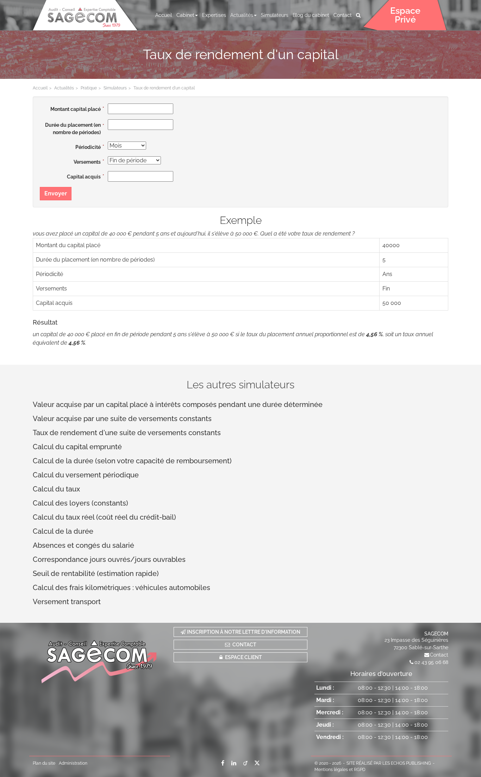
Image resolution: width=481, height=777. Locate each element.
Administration (73, 763)
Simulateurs (274, 15)
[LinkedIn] (233, 763)
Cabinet (185, 15)
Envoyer (55, 193)
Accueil (163, 15)
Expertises (214, 15)
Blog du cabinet (311, 15)
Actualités (241, 15)
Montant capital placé (75, 109)
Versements (87, 162)
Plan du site (44, 763)
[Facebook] (222, 763)
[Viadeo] (245, 763)
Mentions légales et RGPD (340, 769)
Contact (342, 15)
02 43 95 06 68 (431, 662)
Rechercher (359, 15)
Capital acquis (84, 177)
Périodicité (88, 147)
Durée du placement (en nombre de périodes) (73, 128)
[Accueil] (100, 655)
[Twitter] (257, 763)
